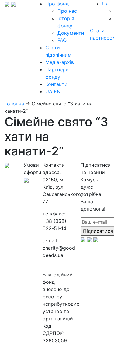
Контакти (56, 84)
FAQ (62, 40)
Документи (70, 33)
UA (48, 91)
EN (57, 91)
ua (105, 4)
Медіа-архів (59, 62)
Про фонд (57, 4)
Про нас (67, 11)
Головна (14, 104)
